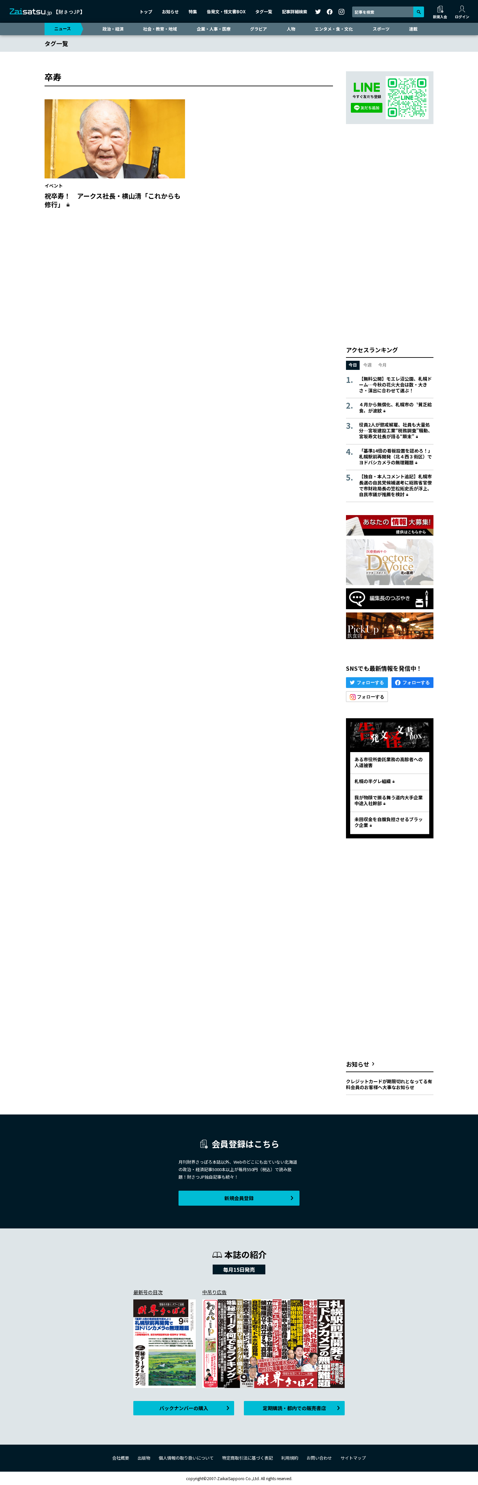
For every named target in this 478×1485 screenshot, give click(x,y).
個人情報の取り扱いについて (186, 1458)
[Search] (418, 12)
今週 (367, 365)
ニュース (62, 28)
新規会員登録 (239, 1198)
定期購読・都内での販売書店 (294, 1408)
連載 (413, 29)
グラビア (258, 29)
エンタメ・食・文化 (334, 29)
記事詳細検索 (294, 11)
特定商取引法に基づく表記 (247, 1458)
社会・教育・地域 (160, 29)
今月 (382, 365)
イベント (54, 185)
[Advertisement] (189, 277)
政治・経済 (113, 29)
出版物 (144, 1458)
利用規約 (289, 1458)
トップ (145, 11)
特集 (193, 11)
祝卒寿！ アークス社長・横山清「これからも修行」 (112, 200)
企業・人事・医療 (214, 29)
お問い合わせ (319, 1458)
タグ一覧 (263, 11)
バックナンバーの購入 (183, 1408)
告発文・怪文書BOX (226, 11)
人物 (291, 29)
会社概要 (120, 1458)
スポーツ (381, 29)
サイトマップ (353, 1458)
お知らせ (170, 11)
